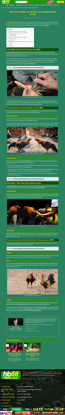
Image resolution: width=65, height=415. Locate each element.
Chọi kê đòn (12, 40)
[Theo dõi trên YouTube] (44, 378)
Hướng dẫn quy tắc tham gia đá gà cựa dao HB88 (17, 32)
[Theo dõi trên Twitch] (46, 378)
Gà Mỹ (11, 45)
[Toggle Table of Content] (31, 29)
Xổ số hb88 (31, 5)
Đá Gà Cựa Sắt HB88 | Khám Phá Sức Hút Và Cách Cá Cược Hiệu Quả (32, 355)
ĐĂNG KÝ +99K (51, 1)
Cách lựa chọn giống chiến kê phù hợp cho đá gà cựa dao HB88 (20, 41)
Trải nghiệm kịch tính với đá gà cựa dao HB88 (17, 31)
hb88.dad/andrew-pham (33, 326)
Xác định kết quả (13, 35)
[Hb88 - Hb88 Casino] (7, 2)
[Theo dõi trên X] (39, 378)
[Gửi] (28, 2)
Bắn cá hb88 (48, 5)
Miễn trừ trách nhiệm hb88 (8, 397)
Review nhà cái (55, 5)
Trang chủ (3, 7)
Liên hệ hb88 (5, 403)
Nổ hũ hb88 (42, 5)
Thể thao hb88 (19, 5)
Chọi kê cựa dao (13, 38)
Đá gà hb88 (25, 5)
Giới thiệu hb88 (5, 386)
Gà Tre (11, 44)
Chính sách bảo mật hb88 (8, 394)
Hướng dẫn (11, 5)
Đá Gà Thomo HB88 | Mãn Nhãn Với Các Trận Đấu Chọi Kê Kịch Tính (14, 355)
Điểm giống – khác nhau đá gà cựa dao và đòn (17, 37)
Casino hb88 (36, 5)
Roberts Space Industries (36, 331)
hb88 (7, 5)
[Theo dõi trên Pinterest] (41, 378)
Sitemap (19, 403)
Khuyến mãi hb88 (6, 400)
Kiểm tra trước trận (13, 34)
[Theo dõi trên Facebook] (37, 378)
